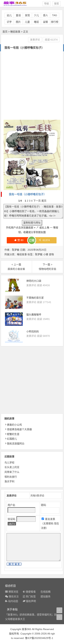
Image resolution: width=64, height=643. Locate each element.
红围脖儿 (12, 438)
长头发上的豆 (11, 467)
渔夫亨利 (9, 481)
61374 (46, 240)
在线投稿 (45, 591)
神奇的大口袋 (33, 280)
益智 (45, 21)
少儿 (36, 15)
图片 (18, 21)
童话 (18, 15)
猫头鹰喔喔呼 (33, 314)
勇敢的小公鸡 (14, 424)
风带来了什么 (11, 472)
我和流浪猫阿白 (15, 443)
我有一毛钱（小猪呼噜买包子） (27, 194)
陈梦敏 (38, 254)
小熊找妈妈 (32, 331)
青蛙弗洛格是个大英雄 (19, 429)
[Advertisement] (32, 85)
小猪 (45, 254)
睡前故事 (15, 31)
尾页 (43, 200)
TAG (54, 15)
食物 (51, 254)
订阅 (31, 240)
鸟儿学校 (9, 462)
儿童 (27, 21)
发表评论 (35, 39)
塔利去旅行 (10, 476)
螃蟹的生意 (13, 434)
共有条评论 (37, 495)
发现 (27, 15)
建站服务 (45, 596)
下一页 (37, 200)
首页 (4, 31)
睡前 (36, 21)
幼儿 (9, 15)
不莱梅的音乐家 (35, 297)
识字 (9, 21)
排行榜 (54, 21)
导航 (46, 3)
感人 (45, 15)
